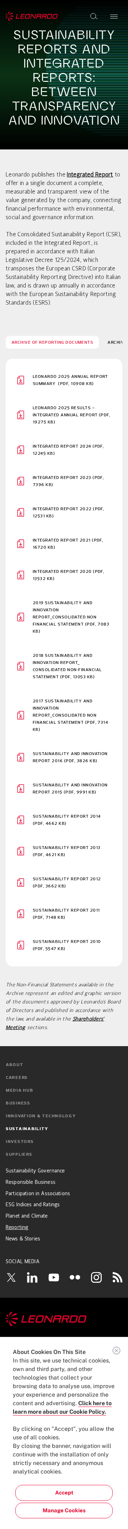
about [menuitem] (14, 1065)
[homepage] (32, 16)
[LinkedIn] (32, 1277)
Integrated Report (90, 175)
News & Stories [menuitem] (23, 1239)
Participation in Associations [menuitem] (38, 1193)
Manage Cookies (64, 1510)
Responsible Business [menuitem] (30, 1182)
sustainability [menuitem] (27, 1129)
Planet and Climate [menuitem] (27, 1216)
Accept (64, 1493)
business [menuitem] (18, 1103)
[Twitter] (11, 1277)
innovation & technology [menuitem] (41, 1116)
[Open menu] (114, 16)
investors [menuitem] (19, 1142)
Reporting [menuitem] (17, 1227)
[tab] (52, 342)
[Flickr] (75, 1277)
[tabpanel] (64, 662)
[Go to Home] (64, 1319)
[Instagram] (96, 1277)
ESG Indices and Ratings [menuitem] (33, 1204)
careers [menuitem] (17, 1078)
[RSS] (117, 1277)
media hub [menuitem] (19, 1090)
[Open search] (94, 16)
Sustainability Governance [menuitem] (35, 1171)
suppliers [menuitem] (19, 1155)
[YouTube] (53, 1277)
